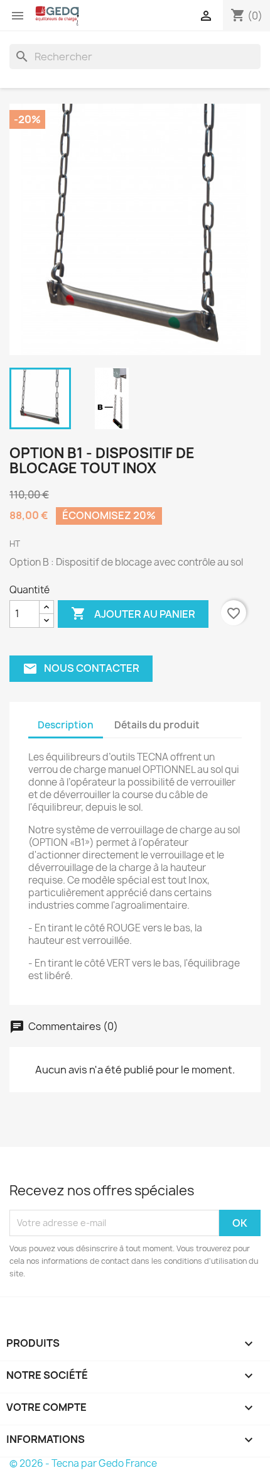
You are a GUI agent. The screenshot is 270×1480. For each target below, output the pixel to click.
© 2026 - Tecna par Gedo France (83, 1463)
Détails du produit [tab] (157, 725)
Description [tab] (66, 725)
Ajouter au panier (133, 613)
